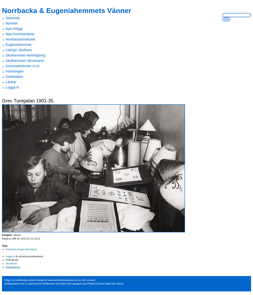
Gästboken (14, 77)
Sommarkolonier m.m (22, 66)
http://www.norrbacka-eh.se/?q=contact (116, 280)
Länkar (11, 82)
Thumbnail (11, 263)
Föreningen (15, 71)
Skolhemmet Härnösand (25, 61)
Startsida (13, 18)
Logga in (12, 87)
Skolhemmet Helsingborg (25, 55)
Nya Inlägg (14, 29)
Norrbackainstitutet (20, 39)
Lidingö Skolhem (19, 50)
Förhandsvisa (13, 267)
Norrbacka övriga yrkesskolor (21, 249)
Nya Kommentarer (20, 34)
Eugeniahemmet (18, 45)
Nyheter (12, 23)
